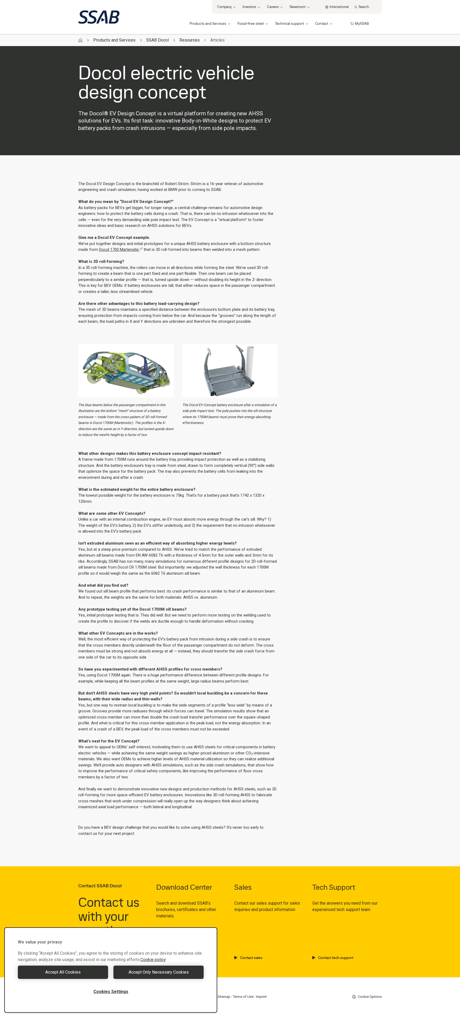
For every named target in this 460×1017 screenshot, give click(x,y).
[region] (110, 970)
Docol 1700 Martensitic (119, 249)
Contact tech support (335, 957)
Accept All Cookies (63, 972)
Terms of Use (243, 997)
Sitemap (223, 997)
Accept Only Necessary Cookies (159, 972)
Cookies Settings (110, 991)
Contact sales (251, 957)
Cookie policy (153, 959)
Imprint (261, 997)
